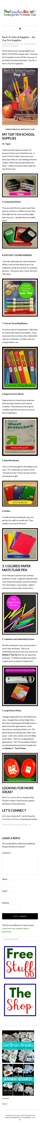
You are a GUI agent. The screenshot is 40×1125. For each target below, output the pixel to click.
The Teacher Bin (20, 13)
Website (5, 903)
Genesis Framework (13, 1117)
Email (5, 891)
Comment (6, 853)
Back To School (11, 825)
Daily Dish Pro (26, 1115)
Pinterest (17, 819)
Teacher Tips (25, 825)
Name (5, 879)
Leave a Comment (12, 46)
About (4, 1104)
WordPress (26, 1117)
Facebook (6, 819)
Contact (5, 1098)
